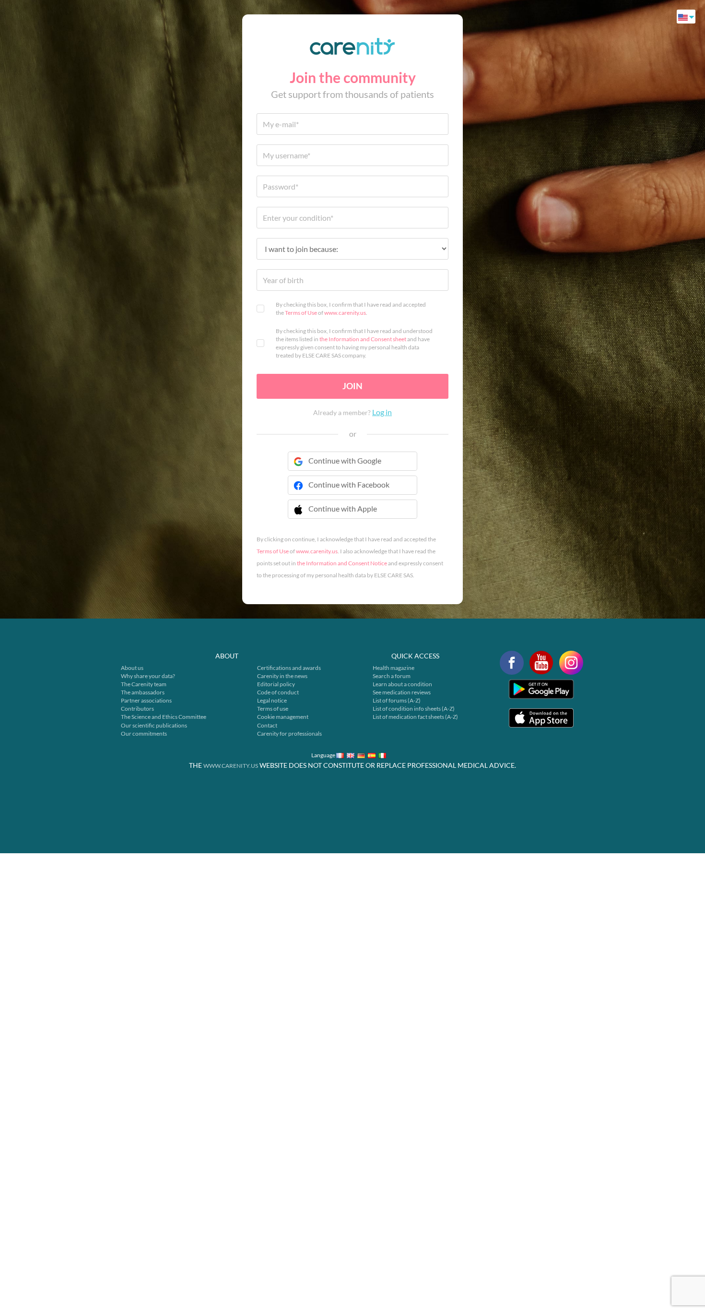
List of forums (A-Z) (397, 700)
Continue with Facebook (348, 484)
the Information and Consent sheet (362, 339)
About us (132, 667)
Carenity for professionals (289, 733)
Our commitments (144, 733)
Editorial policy (276, 684)
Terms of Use (301, 312)
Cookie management (282, 716)
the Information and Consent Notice (342, 563)
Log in (382, 412)
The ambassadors (142, 692)
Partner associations (146, 700)
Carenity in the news (282, 676)
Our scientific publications (154, 725)
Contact (267, 725)
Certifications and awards (289, 667)
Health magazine (393, 667)
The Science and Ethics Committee (163, 716)
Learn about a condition (402, 684)
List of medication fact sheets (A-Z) (415, 716)
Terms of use (272, 708)
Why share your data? (148, 676)
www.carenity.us (345, 312)
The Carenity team (143, 684)
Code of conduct (278, 692)
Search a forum (392, 676)
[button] (352, 515)
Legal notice (272, 700)
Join (352, 386)
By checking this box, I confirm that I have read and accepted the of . (351, 308)
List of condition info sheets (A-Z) (414, 708)
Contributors (137, 708)
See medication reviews (402, 692)
